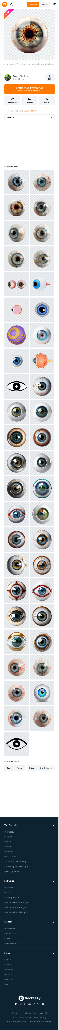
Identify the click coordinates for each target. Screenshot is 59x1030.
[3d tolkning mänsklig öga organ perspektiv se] (16, 386)
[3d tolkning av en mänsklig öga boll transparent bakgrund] (16, 258)
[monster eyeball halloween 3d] (16, 488)
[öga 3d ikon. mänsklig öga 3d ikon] (16, 412)
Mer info (10, 117)
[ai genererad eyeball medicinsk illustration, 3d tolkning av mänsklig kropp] (16, 616)
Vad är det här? (30, 111)
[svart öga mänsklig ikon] (16, 590)
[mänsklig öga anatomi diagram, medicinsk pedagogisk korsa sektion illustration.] (16, 437)
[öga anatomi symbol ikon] (16, 565)
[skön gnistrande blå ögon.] (16, 463)
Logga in (45, 4)
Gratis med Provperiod (29, 89)
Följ (49, 79)
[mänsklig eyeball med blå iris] (16, 514)
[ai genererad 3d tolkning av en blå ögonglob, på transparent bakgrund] (16, 539)
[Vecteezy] (4, 4)
